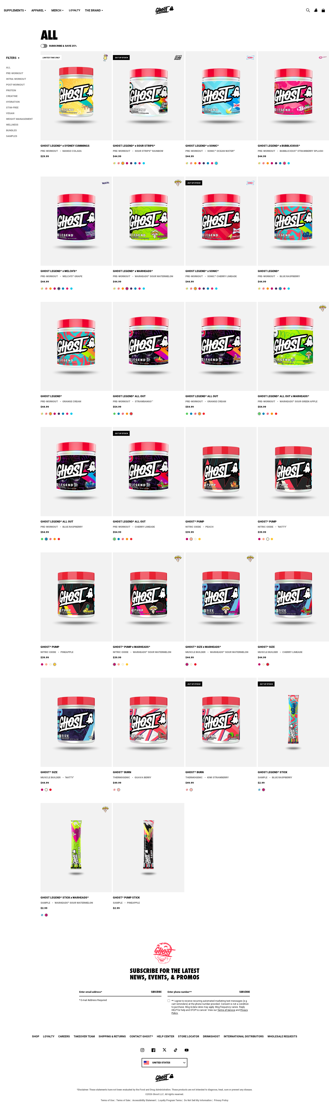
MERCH (56, 10)
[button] (308, 10)
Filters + (12, 58)
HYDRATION (13, 101)
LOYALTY (74, 10)
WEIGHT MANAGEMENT (19, 119)
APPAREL (37, 10)
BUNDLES (11, 130)
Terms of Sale (123, 1100)
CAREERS (64, 1036)
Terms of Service (226, 1010)
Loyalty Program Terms (170, 1100)
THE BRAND (93, 10)
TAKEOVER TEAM (84, 1036)
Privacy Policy (221, 1100)
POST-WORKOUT (15, 84)
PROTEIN (11, 90)
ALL (8, 67)
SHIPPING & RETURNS (112, 1036)
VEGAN (10, 113)
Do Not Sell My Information (198, 1100)
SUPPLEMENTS (14, 10)
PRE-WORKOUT (14, 73)
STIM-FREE (12, 107)
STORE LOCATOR (188, 1036)
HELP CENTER (165, 1036)
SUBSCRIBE (156, 992)
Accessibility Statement (144, 1100)
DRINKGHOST (211, 1036)
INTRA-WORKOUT (16, 79)
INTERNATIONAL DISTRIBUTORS (244, 1036)
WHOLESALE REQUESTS (282, 1036)
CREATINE (12, 96)
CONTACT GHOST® (141, 1036)
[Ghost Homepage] (164, 10)
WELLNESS (12, 124)
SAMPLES (11, 136)
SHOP (35, 1036)
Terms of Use (107, 1100)
